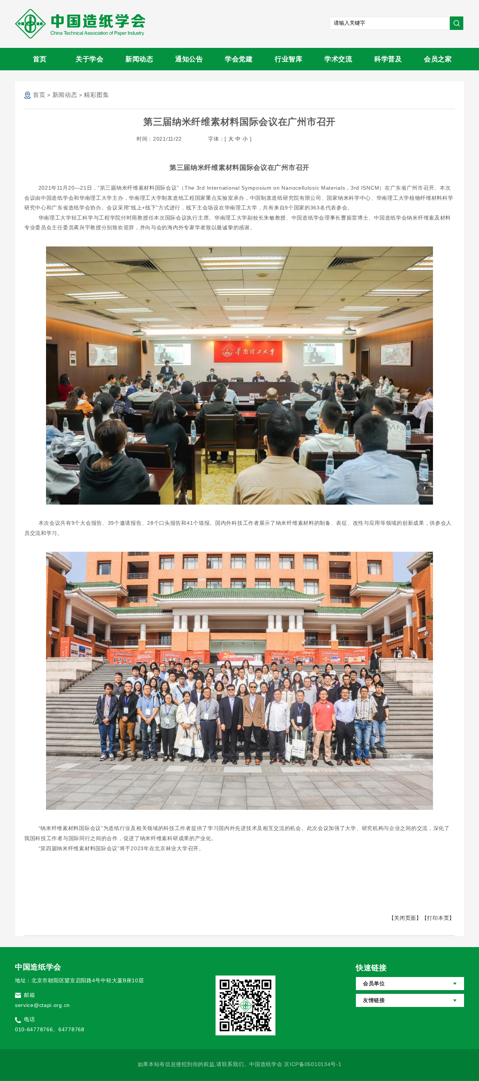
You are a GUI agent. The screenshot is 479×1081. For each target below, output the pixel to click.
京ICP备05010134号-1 (312, 1064)
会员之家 (438, 59)
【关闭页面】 (405, 918)
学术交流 (338, 59)
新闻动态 (139, 59)
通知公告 (189, 59)
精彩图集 (96, 95)
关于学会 (90, 59)
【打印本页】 (438, 918)
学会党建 (239, 59)
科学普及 (388, 59)
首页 (40, 59)
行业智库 (289, 59)
